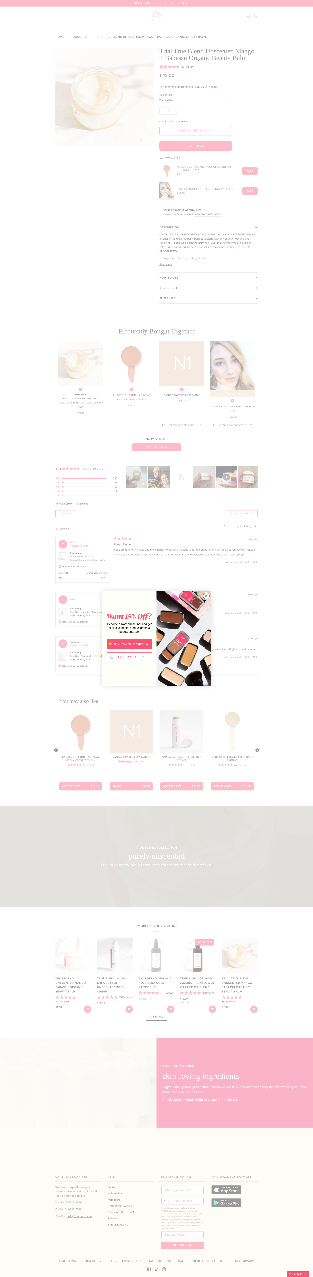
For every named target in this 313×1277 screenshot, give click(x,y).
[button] (298, 1274)
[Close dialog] (206, 596)
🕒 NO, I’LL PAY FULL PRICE (129, 657)
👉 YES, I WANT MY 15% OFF (129, 644)
